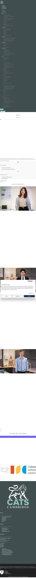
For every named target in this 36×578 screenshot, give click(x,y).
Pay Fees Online (6, 47)
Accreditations (6, 24)
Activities (5, 20)
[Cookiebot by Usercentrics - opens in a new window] (28, 281)
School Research (6, 58)
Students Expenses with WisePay (9, 53)
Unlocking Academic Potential (9, 18)
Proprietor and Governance (8, 25)
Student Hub (4, 11)
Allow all (29, 296)
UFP (4, 34)
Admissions (6, 43)
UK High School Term (7, 29)
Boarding (5, 21)
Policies (5, 51)
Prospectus (6, 49)
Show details (31, 293)
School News (6, 57)
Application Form (7, 50)
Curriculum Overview (7, 28)
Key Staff (5, 17)
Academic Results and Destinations (10, 37)
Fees (4, 45)
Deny (6, 296)
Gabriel (1, 429)
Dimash (1, 347)
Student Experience (7, 19)
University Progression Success (9, 40)
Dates (5, 44)
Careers (5, 26)
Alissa (1, 266)
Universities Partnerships (8, 41)
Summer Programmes (7, 35)
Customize (17, 296)
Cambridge (3, 5)
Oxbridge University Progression (9, 39)
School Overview (7, 15)
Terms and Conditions (7, 52)
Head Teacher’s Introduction (8, 16)
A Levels (5, 33)
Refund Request (6, 55)
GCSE (5, 31)
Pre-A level (5, 32)
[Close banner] (34, 281)
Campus (5, 23)
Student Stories (4, 8)
